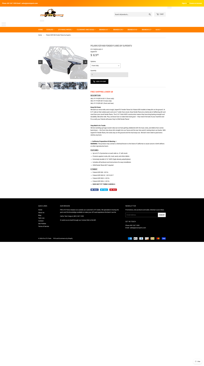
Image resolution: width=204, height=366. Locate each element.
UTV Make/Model (65, 29)
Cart (161, 14)
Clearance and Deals (85, 29)
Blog (39, 215)
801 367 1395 (134, 225)
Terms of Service (43, 226)
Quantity (93, 70)
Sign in (184, 3)
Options (93, 61)
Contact (41, 221)
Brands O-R (132, 29)
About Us (41, 212)
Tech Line (41, 218)
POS (54, 238)
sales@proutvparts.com (138, 228)
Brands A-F (103, 29)
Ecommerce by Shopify (66, 238)
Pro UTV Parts (47, 238)
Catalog (49, 29)
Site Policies (42, 223)
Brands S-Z (146, 29)
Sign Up (161, 215)
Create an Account (195, 3)
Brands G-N (118, 29)
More (158, 29)
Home (40, 29)
